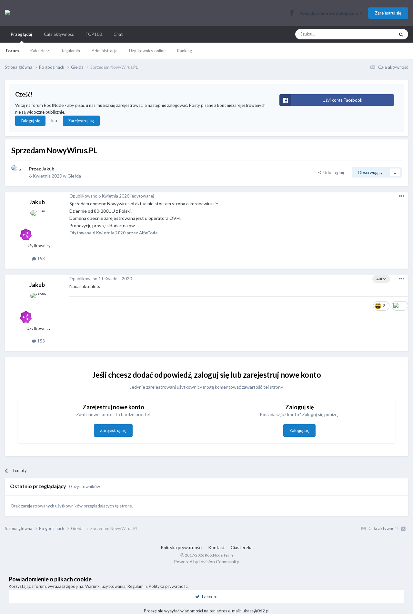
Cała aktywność (59, 34)
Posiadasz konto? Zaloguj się (329, 13)
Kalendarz (39, 50)
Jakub (48, 168)
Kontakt (216, 547)
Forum (12, 50)
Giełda (74, 176)
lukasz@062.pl (255, 610)
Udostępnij (332, 172)
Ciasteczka (242, 547)
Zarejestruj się (388, 12)
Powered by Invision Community (206, 561)
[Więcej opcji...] (401, 196)
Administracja (104, 50)
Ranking (184, 50)
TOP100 (94, 34)
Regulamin (70, 50)
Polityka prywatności (181, 547)
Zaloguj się (30, 120)
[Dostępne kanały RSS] (403, 529)
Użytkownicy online (147, 50)
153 (40, 258)
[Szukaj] (401, 34)
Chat (118, 34)
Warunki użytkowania (105, 586)
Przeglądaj (21, 34)
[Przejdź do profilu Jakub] (18, 172)
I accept (209, 596)
